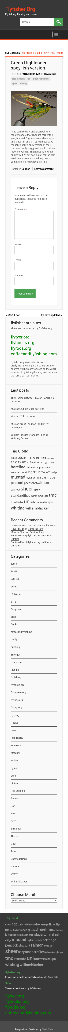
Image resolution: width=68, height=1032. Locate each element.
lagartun (34, 472)
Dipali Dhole (47, 1029)
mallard (45, 472)
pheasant (30, 483)
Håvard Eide (50, 73)
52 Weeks (16, 594)
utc (33, 502)
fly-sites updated (52, 315)
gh (28, 78)
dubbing (15, 647)
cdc (20, 457)
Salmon (16, 53)
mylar (29, 477)
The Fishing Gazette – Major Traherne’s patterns (32, 399)
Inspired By (17, 737)
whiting (23, 83)
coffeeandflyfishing (21, 632)
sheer (27, 488)
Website (18, 275)
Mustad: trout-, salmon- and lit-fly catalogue (29, 425)
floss (14, 462)
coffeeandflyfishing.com (34, 354)
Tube (13, 851)
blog (13, 616)
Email (18, 260)
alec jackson (18, 78)
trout (14, 502)
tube (20, 502)
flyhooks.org (22, 342)
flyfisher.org (20, 8)
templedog (43, 495)
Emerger (15, 654)
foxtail (33, 462)
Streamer (16, 828)
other (14, 775)
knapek (24, 472)
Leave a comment (44, 168)
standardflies (20, 495)
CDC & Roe (12, 315)
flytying (15, 715)
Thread (14, 836)
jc (38, 467)
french (40, 462)
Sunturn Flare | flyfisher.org (25, 535)
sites (13, 821)
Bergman (16, 609)
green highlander (41, 78)
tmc (53, 495)
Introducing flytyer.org (45, 525)
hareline (18, 467)
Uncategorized (19, 858)
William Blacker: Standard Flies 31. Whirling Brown (30, 436)
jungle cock (44, 467)
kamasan (15, 472)
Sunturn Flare (35, 528)
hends (33, 467)
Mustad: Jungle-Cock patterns (27, 408)
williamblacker (37, 508)
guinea (51, 462)
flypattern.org (18, 692)
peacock (17, 482)
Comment (20, 209)
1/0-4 (14, 563)
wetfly (14, 874)
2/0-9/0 (15, 579)
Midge (14, 760)
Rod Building (18, 790)
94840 (14, 458)
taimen (34, 495)
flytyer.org (20, 337)
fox (28, 462)
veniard (40, 502)
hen (27, 467)
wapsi (49, 502)
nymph (14, 768)
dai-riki (27, 458)
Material (15, 753)
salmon (42, 482)
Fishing (15, 669)
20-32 (14, 586)
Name (18, 244)
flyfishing (16, 677)
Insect (14, 730)
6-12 (13, 601)
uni (27, 501)
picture (14, 783)
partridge (48, 477)
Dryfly (14, 639)
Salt (13, 806)
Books (14, 624)
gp (46, 462)
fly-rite (22, 462)
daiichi (36, 458)
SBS (13, 813)
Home (6, 53)
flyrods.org (21, 348)
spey (14, 83)
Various (15, 866)
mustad (18, 477)
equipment (16, 662)
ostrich (37, 477)
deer (43, 458)
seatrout (15, 489)
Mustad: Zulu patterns (23, 416)
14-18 (14, 571)
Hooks (14, 722)
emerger (50, 458)
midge (54, 472)
